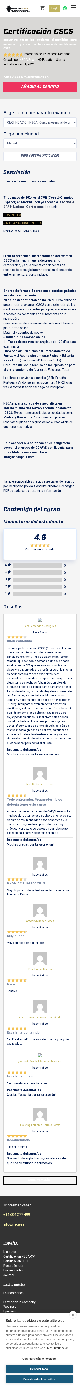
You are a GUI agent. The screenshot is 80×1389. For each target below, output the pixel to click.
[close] (73, 1315)
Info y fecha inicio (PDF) (40, 155)
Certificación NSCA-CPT (20, 1256)
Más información (57, 1348)
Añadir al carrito (40, 87)
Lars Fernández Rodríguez (40, 626)
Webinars (9, 1306)
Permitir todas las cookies (39, 1379)
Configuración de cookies (39, 1358)
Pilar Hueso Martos (40, 969)
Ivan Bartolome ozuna (40, 784)
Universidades (13, 1270)
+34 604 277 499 (16, 1214)
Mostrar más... (40, 1180)
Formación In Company (19, 1302)
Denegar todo (39, 1369)
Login (54, 8)
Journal (8, 1275)
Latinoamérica (13, 1293)
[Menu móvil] (73, 8)
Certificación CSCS (16, 1261)
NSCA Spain (28, 59)
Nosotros (9, 1252)
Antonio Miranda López (40, 921)
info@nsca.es (13, 1224)
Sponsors (10, 1311)
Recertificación (13, 1265)
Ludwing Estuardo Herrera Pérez (40, 1125)
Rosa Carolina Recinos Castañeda (40, 1017)
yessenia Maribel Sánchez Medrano (40, 1061)
